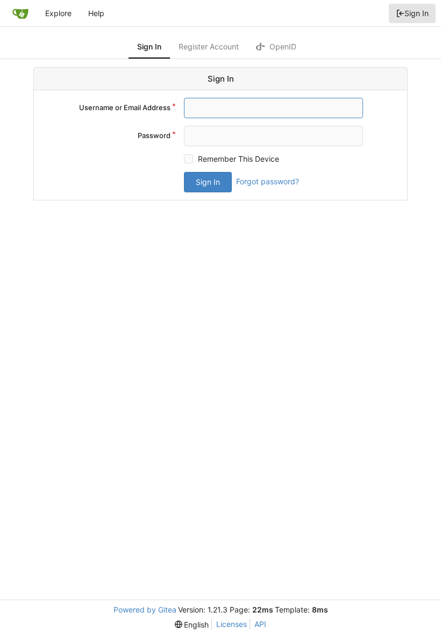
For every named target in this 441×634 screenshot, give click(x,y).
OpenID (281, 46)
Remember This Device (238, 158)
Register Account (209, 46)
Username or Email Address (124, 107)
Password (154, 135)
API (260, 624)
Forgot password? (267, 181)
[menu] (192, 624)
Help (96, 13)
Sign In (416, 13)
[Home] (20, 13)
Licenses (231, 624)
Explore (58, 13)
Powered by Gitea (144, 609)
